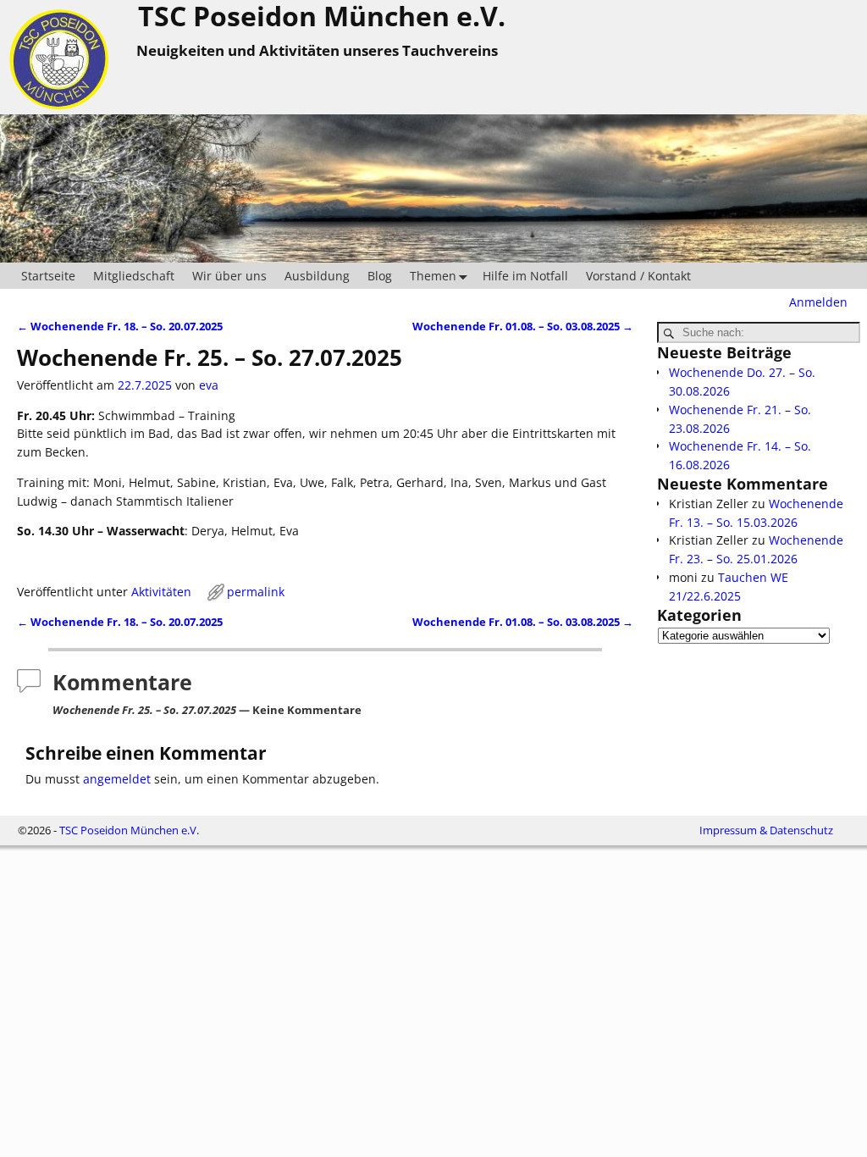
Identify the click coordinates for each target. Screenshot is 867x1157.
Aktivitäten (161, 592)
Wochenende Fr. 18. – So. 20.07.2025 (120, 326)
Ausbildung (317, 276)
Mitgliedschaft (133, 276)
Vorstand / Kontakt (638, 276)
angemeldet (117, 779)
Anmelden (818, 302)
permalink (255, 592)
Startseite (48, 276)
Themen (433, 276)
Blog (379, 276)
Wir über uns (229, 276)
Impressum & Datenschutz (766, 830)
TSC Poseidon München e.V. (129, 830)
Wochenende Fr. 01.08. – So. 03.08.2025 (522, 326)
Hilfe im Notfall (525, 276)
